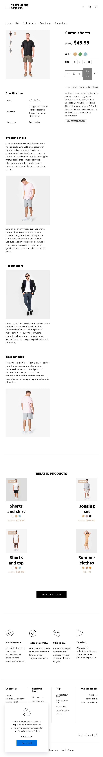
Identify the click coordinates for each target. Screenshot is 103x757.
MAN (17, 23)
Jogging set (87, 508)
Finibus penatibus (88, 703)
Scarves (80, 112)
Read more (26, 736)
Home (8, 23)
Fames (59, 714)
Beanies (94, 93)
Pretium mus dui (62, 702)
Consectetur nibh (62, 696)
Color (68, 54)
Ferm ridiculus (62, 710)
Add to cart (87, 74)
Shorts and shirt (16, 508)
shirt (88, 87)
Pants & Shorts (29, 23)
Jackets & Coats (89, 106)
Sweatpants (46, 23)
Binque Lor (92, 695)
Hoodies (75, 106)
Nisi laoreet (61, 707)
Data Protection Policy (28, 731)
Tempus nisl (91, 699)
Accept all (27, 743)
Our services (38, 701)
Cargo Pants (80, 99)
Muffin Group (68, 750)
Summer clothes (86, 560)
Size (67, 61)
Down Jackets (81, 102)
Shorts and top (16, 560)
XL (89, 62)
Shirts (88, 112)
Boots (68, 96)
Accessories (83, 93)
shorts (95, 87)
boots (74, 87)
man (82, 87)
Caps (74, 96)
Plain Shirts (70, 112)
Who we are (37, 697)
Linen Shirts (70, 109)
